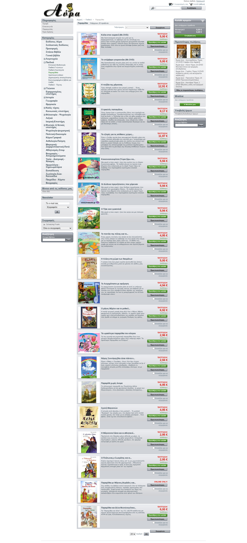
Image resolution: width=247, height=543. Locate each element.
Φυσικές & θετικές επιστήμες (55, 126)
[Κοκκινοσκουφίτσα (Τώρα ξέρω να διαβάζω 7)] (89, 168)
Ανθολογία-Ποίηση (55, 141)
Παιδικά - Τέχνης (55, 85)
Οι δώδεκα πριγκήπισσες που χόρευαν (119, 184)
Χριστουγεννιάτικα (55, 75)
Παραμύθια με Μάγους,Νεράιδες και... (118, 483)
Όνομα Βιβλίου (49, 237)
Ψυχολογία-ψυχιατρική (58, 130)
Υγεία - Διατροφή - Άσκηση (55, 160)
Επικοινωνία (48, 27)
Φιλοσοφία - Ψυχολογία (58, 114)
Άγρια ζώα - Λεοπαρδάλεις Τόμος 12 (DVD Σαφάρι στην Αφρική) (189, 61)
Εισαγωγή (200, 1)
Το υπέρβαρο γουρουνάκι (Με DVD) (117, 60)
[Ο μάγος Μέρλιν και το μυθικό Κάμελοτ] (89, 318)
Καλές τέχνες (52, 108)
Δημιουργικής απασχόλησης (59, 78)
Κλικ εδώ (46, 191)
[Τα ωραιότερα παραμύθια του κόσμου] (89, 343)
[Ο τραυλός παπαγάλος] (89, 119)
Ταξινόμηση (119, 27)
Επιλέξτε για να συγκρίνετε (161, 51)
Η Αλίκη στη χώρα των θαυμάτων (116, 259)
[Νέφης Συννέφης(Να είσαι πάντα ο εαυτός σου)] (89, 367)
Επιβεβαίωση (190, 36)
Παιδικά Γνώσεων (55, 67)
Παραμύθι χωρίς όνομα (111, 383)
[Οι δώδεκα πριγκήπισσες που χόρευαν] (89, 193)
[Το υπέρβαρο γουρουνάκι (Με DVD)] (89, 69)
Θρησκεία (51, 104)
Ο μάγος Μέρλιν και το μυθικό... (115, 308)
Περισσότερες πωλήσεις (187, 42)
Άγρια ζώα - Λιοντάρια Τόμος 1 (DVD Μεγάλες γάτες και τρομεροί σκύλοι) (189, 85)
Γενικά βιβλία (53, 55)
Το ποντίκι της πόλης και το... (114, 234)
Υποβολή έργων (183, 110)
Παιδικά (50, 62)
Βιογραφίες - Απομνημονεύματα (56, 154)
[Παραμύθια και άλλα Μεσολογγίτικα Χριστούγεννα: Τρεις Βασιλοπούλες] (89, 517)
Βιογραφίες (52, 183)
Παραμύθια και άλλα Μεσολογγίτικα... (118, 508)
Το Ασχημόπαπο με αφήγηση (115, 284)
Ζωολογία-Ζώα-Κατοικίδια (54, 175)
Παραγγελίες (48, 29)
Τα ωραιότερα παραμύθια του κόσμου (118, 333)
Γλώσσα (50, 88)
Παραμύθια (53, 72)
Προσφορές (52, 48)
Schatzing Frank (53, 224)
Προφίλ (45, 24)
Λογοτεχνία (52, 59)
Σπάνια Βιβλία (53, 52)
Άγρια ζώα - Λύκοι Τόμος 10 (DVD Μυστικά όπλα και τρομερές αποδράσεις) (189, 67)
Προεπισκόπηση (157, 46)
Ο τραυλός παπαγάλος (111, 109)
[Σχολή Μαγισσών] (89, 417)
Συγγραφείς (48, 220)
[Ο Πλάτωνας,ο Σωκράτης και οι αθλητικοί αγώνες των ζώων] (89, 467)
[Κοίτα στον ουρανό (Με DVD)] (89, 44)
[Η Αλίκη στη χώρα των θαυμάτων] (89, 268)
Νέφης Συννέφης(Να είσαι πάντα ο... (118, 358)
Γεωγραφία (51, 101)
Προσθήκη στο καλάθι (157, 42)
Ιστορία (50, 97)
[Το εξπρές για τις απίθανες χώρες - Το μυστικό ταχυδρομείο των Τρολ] (89, 143)
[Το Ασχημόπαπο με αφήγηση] (89, 293)
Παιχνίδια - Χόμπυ (55, 179)
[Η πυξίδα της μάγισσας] (89, 94)
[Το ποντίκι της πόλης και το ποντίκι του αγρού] (89, 243)
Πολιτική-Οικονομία (56, 134)
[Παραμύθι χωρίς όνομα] (89, 392)
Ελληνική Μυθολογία (56, 65)
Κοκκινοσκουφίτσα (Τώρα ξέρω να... (118, 159)
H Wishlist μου (190, 104)
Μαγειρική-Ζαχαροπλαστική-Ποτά (58, 145)
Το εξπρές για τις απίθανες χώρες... (117, 134)
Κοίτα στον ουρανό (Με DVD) (114, 35)
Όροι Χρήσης (48, 32)
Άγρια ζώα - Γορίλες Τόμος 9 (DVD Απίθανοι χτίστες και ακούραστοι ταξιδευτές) (190, 73)
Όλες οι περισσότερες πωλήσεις (189, 90)
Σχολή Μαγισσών (109, 408)
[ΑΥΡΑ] (63, 9)
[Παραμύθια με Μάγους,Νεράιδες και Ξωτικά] (89, 492)
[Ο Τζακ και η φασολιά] (89, 218)
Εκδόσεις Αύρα (54, 41)
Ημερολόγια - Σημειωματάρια (54, 166)
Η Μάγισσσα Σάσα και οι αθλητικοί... (118, 433)
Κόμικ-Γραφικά (53, 137)
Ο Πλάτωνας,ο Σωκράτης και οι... (116, 458)
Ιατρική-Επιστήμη (55, 121)
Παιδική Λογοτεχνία (56, 70)
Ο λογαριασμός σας (180, 4)
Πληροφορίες (49, 20)
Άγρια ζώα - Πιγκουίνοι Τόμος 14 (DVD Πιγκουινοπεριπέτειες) (189, 79)
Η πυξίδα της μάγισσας (111, 85)
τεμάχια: (139, 534)
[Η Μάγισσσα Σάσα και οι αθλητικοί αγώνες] (89, 442)
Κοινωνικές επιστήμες (57, 111)
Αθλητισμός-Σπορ (55, 150)
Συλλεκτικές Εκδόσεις (57, 45)
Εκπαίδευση (52, 170)
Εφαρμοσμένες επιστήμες (53, 92)
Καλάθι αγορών (183, 20)
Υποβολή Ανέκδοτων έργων (186, 114)
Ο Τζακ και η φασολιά (111, 209)
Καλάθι (196, 4)
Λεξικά (49, 118)
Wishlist (179, 96)
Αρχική (79, 20)
